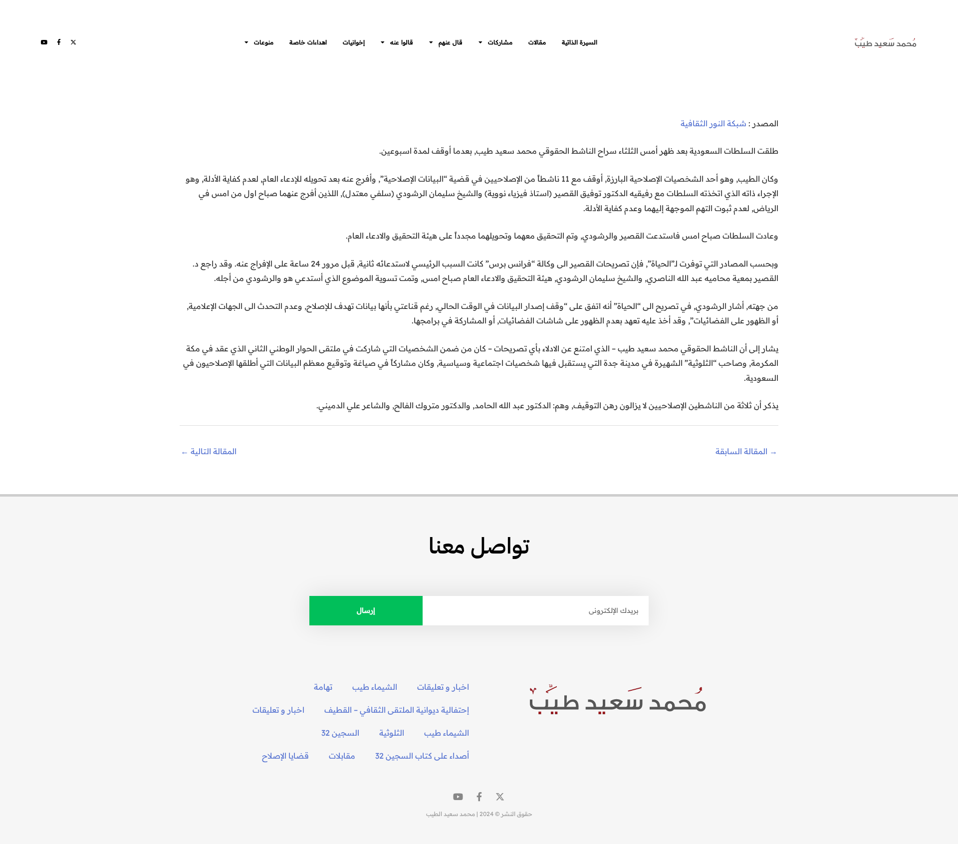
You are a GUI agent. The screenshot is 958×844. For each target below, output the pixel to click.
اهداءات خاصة (308, 42)
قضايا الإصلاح (285, 756)
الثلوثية (391, 733)
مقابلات (342, 756)
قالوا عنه (401, 42)
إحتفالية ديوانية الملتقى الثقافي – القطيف (396, 710)
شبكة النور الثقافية (713, 123)
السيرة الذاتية (579, 42)
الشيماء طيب (374, 687)
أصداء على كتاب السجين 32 (422, 756)
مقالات (537, 42)
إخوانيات (354, 42)
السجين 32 (340, 733)
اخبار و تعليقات (443, 687)
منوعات (263, 42)
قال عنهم (451, 42)
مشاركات (500, 42)
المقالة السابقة (746, 451)
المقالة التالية (209, 451)
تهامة (323, 687)
